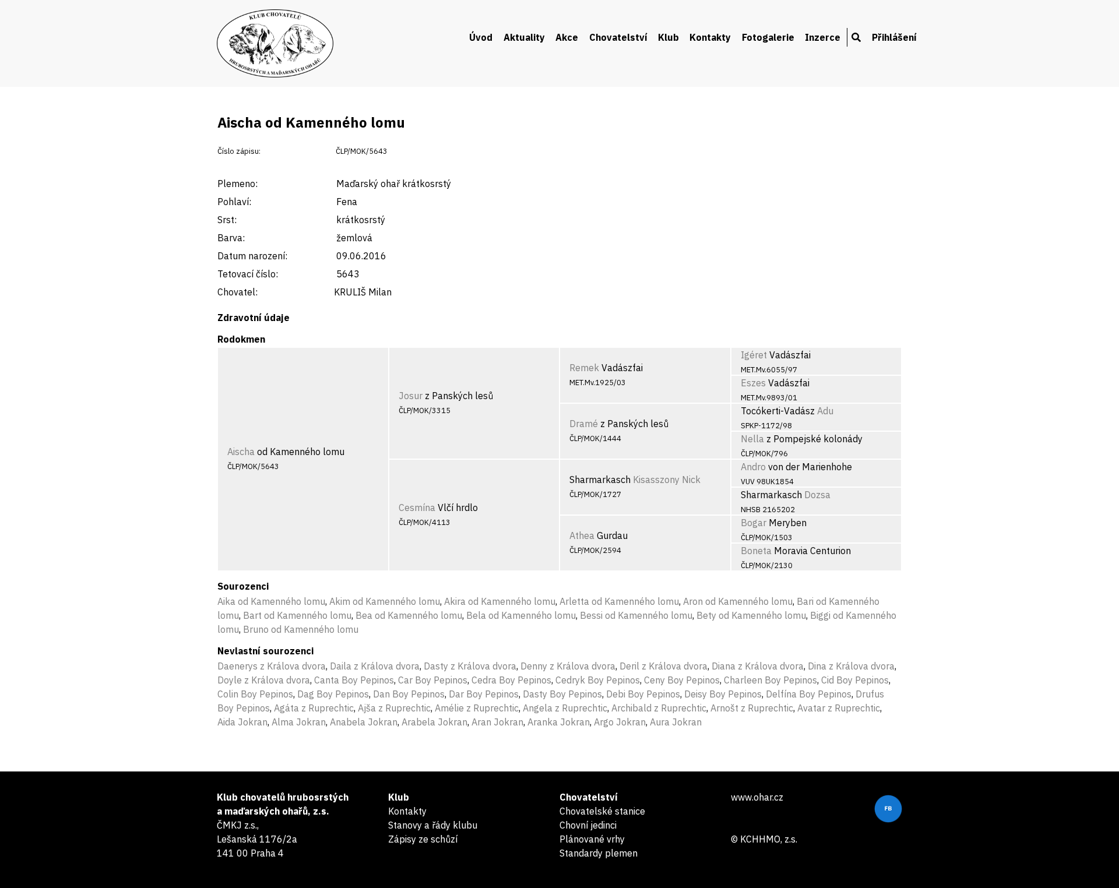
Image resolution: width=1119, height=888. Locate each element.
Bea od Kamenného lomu (409, 615)
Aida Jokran (242, 722)
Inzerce (822, 37)
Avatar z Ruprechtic (838, 708)
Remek (584, 367)
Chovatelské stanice (602, 811)
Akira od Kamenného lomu (499, 601)
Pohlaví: (234, 201)
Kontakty (710, 37)
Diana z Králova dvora (758, 666)
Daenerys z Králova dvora (271, 666)
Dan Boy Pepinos (409, 694)
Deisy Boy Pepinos (723, 694)
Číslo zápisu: (239, 151)
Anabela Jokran (363, 722)
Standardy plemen (599, 853)
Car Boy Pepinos (432, 680)
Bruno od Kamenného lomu (300, 629)
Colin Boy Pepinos (255, 694)
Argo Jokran (620, 722)
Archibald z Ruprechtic (658, 708)
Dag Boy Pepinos (333, 694)
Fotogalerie (768, 37)
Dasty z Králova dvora (470, 666)
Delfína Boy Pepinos (808, 694)
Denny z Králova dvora (567, 666)
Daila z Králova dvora (375, 666)
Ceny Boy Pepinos (682, 680)
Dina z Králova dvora (851, 666)
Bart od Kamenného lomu (297, 615)
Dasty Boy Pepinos (562, 694)
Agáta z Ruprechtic (314, 708)
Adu (825, 411)
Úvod (480, 37)
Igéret (754, 355)
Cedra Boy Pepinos (511, 680)
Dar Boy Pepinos (484, 694)
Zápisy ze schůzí (423, 839)
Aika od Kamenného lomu (271, 601)
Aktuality (524, 37)
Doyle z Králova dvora (263, 680)
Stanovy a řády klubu (432, 825)
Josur (411, 395)
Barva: (231, 238)
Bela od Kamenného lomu (521, 615)
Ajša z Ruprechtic (394, 708)
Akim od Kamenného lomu (384, 601)
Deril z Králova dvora (664, 666)
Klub (668, 37)
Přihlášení (894, 37)
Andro (753, 467)
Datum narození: (252, 256)
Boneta (756, 550)
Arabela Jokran (434, 722)
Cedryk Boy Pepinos (597, 680)
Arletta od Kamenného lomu (619, 601)
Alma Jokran (299, 722)
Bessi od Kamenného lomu (636, 615)
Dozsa (817, 495)
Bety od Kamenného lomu (751, 615)
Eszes (753, 383)
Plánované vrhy (592, 839)
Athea (581, 535)
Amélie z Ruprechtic (477, 708)
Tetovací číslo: (247, 274)
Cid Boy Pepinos (855, 680)
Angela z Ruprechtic (565, 708)
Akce (566, 37)
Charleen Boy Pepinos (770, 680)
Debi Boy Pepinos (643, 694)
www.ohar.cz (757, 797)
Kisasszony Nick (667, 479)
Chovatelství (618, 37)
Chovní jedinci (588, 825)
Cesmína (417, 507)
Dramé (583, 423)
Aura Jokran (676, 722)
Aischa (241, 451)
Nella (752, 439)
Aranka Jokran (558, 722)
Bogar (753, 522)
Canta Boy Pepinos (354, 680)
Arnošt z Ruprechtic (751, 708)
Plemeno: (237, 183)
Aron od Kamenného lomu (738, 601)
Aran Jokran (497, 722)
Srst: (227, 219)
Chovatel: (237, 292)
